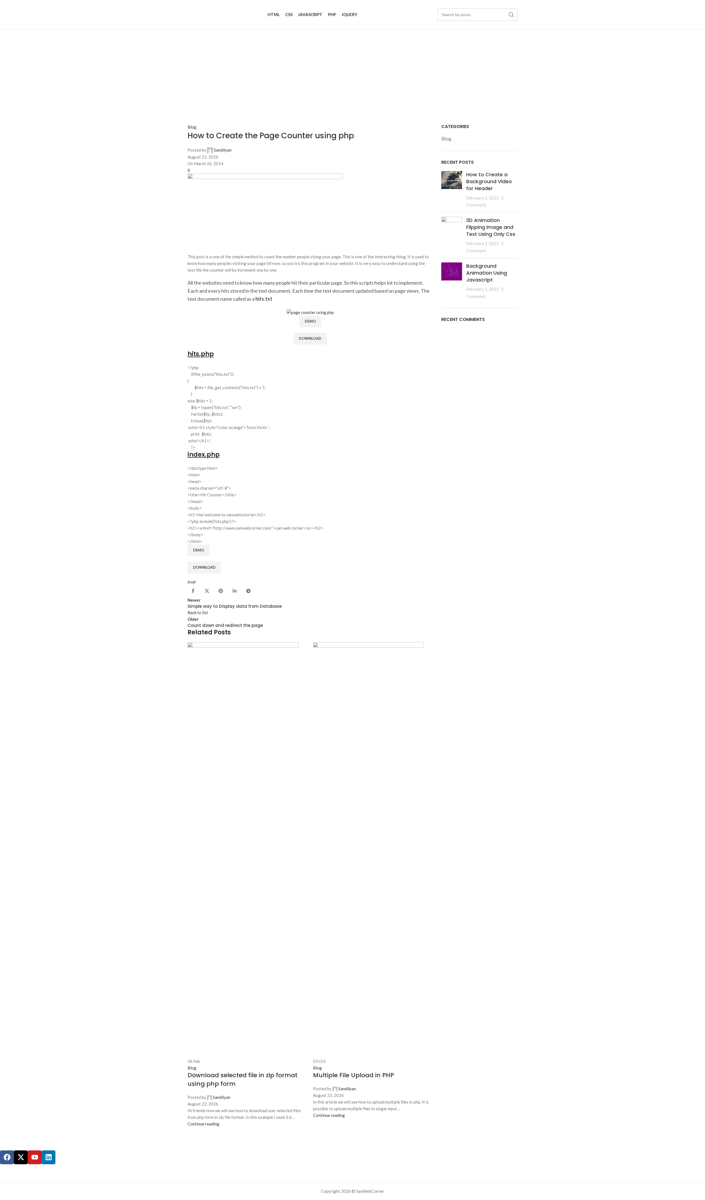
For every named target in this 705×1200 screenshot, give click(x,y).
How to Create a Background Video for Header (489, 181)
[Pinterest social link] (220, 591)
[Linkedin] (48, 1157)
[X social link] (206, 591)
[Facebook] (7, 1157)
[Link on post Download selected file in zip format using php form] (247, 884)
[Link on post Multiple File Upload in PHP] (373, 880)
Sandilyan (223, 149)
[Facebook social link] (193, 591)
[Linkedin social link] (234, 591)
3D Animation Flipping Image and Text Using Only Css (490, 227)
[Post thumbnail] (451, 189)
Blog (192, 126)
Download (310, 338)
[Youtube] (35, 1157)
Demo (310, 321)
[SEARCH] (511, 14)
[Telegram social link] (248, 591)
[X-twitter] (21, 1157)
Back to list (198, 612)
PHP (192, 582)
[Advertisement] (352, 71)
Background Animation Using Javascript (486, 272)
